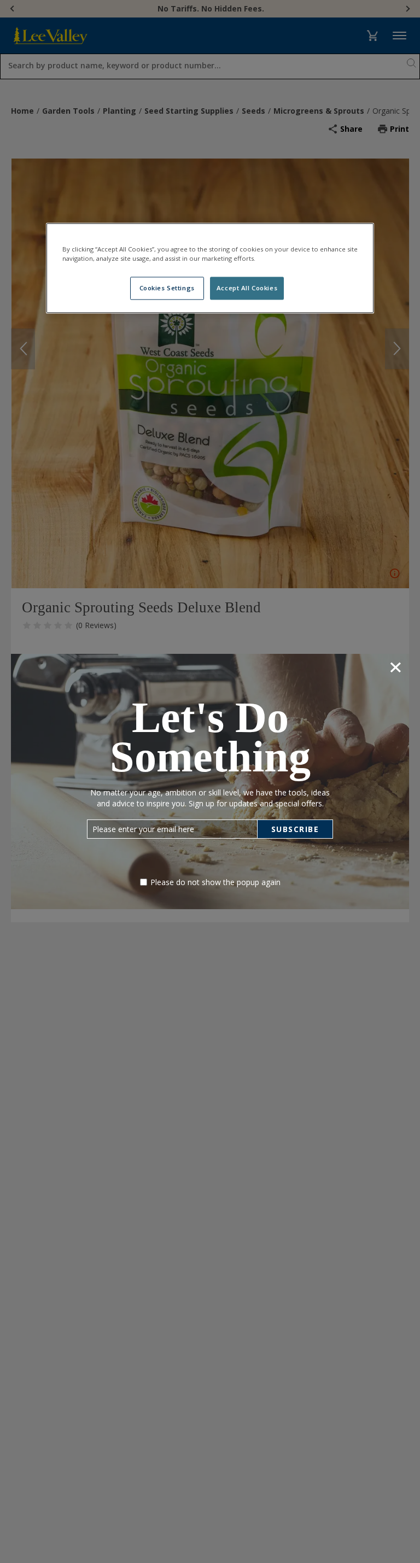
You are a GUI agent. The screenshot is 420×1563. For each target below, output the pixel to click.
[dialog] (210, 781)
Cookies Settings (167, 288)
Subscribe (295, 829)
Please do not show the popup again (215, 882)
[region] (210, 268)
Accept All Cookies (247, 288)
